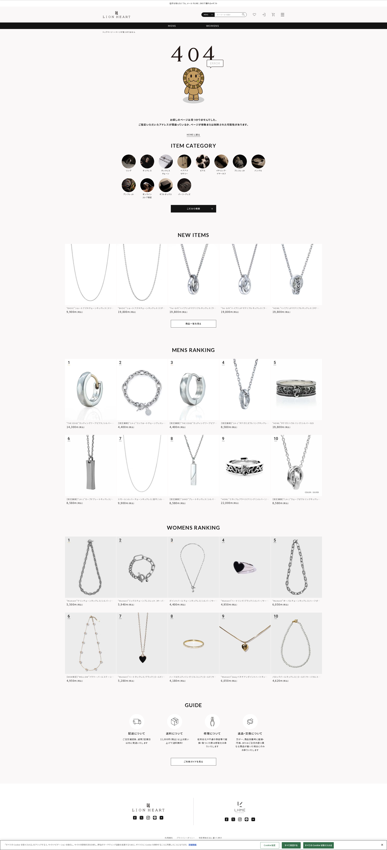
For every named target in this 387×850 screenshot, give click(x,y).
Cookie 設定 (269, 845)
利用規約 (169, 837)
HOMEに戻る (193, 134)
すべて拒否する (291, 845)
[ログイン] (263, 14)
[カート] (273, 14)
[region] (193, 845)
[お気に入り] (254, 14)
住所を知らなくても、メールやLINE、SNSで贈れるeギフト (193, 3)
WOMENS (212, 25)
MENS (172, 25)
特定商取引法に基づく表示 (210, 837)
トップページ (108, 32)
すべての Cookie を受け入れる (318, 845)
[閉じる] (382, 844)
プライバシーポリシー (186, 837)
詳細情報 (193, 844)
